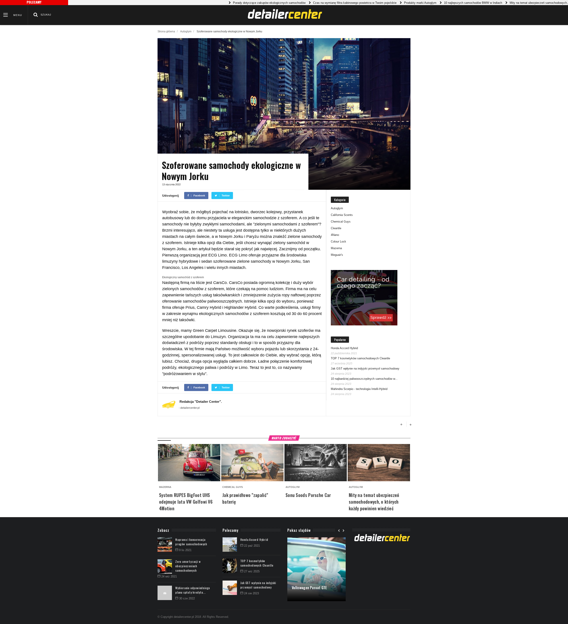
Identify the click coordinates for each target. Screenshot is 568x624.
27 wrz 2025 (252, 571)
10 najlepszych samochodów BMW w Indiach (456, 2)
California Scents (342, 215)
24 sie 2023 (251, 593)
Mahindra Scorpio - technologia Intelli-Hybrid (359, 389)
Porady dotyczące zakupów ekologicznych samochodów (252, 2)
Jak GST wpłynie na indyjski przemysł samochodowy (365, 368)
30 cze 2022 (187, 598)
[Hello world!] (316, 540)
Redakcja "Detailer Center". (200, 401)
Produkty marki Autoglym (403, 2)
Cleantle (336, 228)
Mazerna (336, 248)
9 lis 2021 (185, 550)
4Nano (335, 235)
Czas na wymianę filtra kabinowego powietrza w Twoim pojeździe (338, 2)
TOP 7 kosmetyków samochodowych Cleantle (360, 358)
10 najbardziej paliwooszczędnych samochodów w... (364, 378)
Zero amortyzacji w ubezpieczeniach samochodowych (188, 566)
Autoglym (185, 31)
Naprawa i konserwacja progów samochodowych (191, 541)
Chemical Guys (341, 221)
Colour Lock (338, 241)
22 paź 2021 (252, 545)
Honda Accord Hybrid (344, 348)
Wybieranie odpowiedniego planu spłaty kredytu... (192, 590)
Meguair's (337, 254)
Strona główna (166, 31)
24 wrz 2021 (169, 576)
